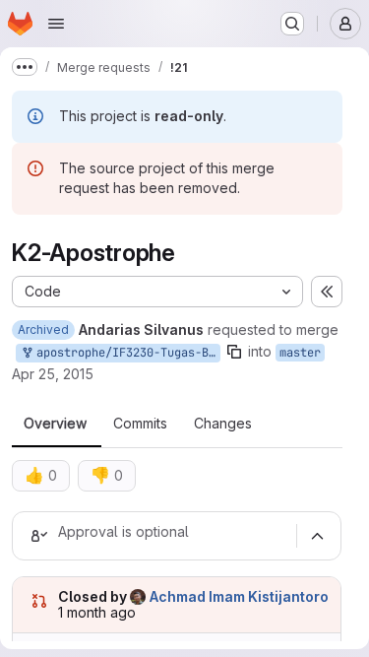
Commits (140, 423)
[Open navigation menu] (56, 23)
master (300, 353)
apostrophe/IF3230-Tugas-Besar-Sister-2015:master (125, 353)
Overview (55, 423)
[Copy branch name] (234, 351)
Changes (223, 423)
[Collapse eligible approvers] (317, 536)
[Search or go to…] (292, 23)
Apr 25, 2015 (52, 373)
